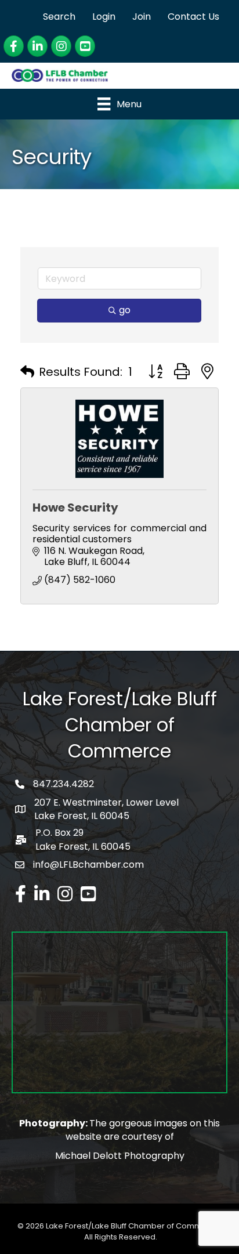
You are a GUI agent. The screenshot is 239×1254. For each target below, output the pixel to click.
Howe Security (75, 507)
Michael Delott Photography (119, 1155)
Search (59, 16)
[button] (27, 371)
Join (141, 16)
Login (103, 16)
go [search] (125, 310)
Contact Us (193, 16)
